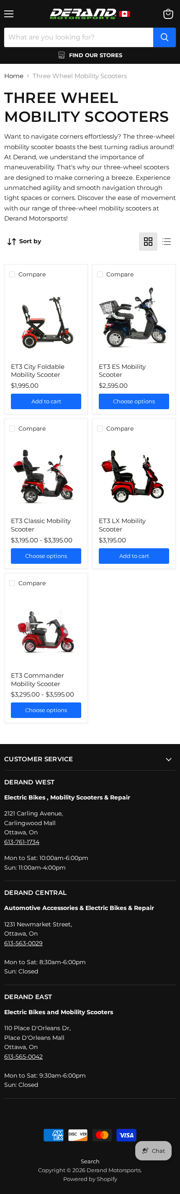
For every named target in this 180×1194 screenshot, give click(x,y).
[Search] (164, 37)
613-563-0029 (23, 943)
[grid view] (148, 241)
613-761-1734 (21, 842)
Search (90, 1161)
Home (13, 75)
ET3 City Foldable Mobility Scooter (37, 371)
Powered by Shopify (90, 1179)
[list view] (166, 241)
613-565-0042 (23, 1056)
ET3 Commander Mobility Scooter (37, 679)
